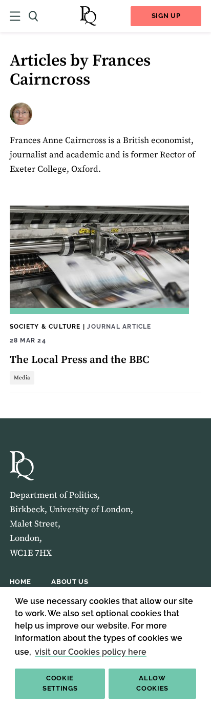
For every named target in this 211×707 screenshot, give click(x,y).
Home (20, 581)
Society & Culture (45, 326)
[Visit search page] (33, 16)
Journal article (119, 326)
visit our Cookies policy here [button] (90, 652)
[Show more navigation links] (15, 16)
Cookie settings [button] (60, 683)
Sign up (166, 15)
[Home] (88, 16)
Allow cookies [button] (152, 683)
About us (69, 581)
